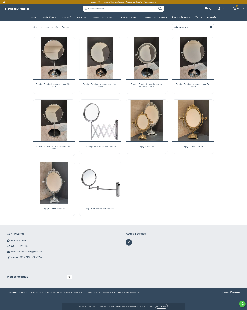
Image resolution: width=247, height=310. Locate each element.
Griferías (82, 17)
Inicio (33, 17)
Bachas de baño (130, 17)
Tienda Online (48, 17)
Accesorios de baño (103, 17)
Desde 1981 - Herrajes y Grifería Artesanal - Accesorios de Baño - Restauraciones (123, 2)
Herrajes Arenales (17, 8)
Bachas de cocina (181, 17)
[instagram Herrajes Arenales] (4, 2)
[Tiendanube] (231, 292)
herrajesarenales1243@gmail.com (26, 251)
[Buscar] (160, 8)
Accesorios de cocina (156, 17)
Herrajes (65, 17)
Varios (198, 17)
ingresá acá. (110, 292)
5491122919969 (18, 240)
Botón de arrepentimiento (128, 292)
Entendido (161, 306)
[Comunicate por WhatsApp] (242, 304)
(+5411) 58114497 (19, 246)
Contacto (211, 17)
